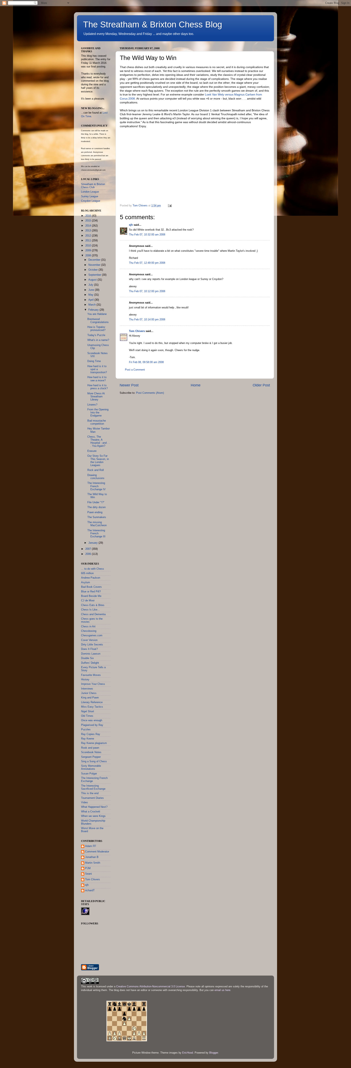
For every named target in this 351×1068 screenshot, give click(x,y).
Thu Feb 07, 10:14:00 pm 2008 (147, 319)
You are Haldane (97, 314)
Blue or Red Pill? (91, 591)
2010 (88, 245)
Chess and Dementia (93, 614)
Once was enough (91, 720)
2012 (88, 235)
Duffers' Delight (90, 662)
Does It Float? (89, 649)
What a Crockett (90, 811)
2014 (88, 225)
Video (84, 802)
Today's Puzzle (96, 335)
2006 (88, 554)
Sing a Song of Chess (94, 761)
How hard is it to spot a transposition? (97, 369)
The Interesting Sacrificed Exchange (93, 787)
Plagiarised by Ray (92, 725)
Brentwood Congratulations (98, 321)
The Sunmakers (96, 517)
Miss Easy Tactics (92, 706)
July (91, 284)
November (94, 264)
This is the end (90, 793)
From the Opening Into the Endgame (97, 412)
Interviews (87, 688)
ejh (131, 224)
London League (90, 191)
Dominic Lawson (90, 653)
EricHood (187, 1052)
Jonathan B (92, 857)
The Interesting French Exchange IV (96, 486)
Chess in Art (88, 626)
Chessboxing (88, 631)
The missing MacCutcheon (97, 524)
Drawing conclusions (95, 477)
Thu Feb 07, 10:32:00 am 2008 (147, 234)
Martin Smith (92, 862)
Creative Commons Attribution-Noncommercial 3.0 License (150, 986)
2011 (88, 240)
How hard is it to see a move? (96, 379)
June (91, 289)
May (91, 294)
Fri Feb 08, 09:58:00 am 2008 (146, 362)
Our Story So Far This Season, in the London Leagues (98, 460)
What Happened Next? (94, 807)
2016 (88, 215)
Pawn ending (94, 512)
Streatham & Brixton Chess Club (93, 186)
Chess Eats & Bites (92, 605)
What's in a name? (98, 340)
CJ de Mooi (87, 600)
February (94, 309)
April (91, 299)
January (93, 542)
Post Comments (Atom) (150, 392)
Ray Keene (87, 738)
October (93, 269)
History (85, 679)
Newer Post (129, 385)
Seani (88, 873)
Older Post (261, 385)
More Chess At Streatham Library (96, 396)
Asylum (85, 582)
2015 (88, 220)
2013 (88, 230)
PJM (88, 868)
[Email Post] (169, 205)
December (94, 259)
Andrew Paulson (90, 577)
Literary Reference (92, 702)
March (92, 304)
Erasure (91, 451)
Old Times (87, 716)
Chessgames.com (91, 635)
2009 (88, 250)
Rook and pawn (90, 747)
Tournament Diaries (92, 798)
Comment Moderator (97, 851)
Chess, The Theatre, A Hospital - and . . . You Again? (98, 441)
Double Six (87, 658)
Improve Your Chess (93, 684)
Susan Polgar (89, 773)
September (95, 274)
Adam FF (90, 846)
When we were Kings (93, 816)
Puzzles (86, 729)
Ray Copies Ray (90, 734)
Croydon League (90, 201)
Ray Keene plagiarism (94, 743)
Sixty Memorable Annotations (91, 767)
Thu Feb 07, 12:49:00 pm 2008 (147, 262)
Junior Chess (88, 693)
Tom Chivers (137, 331)
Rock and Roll (95, 470)
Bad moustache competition (96, 422)
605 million (87, 573)
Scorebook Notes (91, 752)
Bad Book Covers (91, 587)
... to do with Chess (92, 568)
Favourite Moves (91, 675)
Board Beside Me (91, 596)
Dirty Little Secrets (92, 644)
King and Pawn (90, 697)
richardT (90, 890)
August (93, 279)
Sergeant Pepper (91, 757)
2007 (88, 549)
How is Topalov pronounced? (96, 329)
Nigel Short (87, 711)
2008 (88, 255)
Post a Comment (135, 369)
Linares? (92, 404)
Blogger (213, 1052)
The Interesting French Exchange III (96, 533)
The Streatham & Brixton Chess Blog (152, 24)
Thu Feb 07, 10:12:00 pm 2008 (147, 291)
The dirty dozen (96, 507)
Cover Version (89, 640)
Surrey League (89, 196)
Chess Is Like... (90, 609)
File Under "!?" (95, 502)
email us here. (222, 990)
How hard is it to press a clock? (97, 387)
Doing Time (94, 361)
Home (195, 385)
